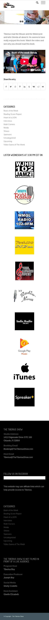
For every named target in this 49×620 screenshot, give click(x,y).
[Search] (36, 2)
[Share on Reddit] (38, 86)
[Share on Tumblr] (29, 86)
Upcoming (8, 141)
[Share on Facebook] (6, 86)
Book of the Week (11, 111)
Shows (6, 131)
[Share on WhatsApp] (15, 86)
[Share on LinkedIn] (24, 86)
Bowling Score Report (12, 114)
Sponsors (8, 134)
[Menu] (41, 2)
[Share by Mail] (43, 86)
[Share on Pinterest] (20, 86)
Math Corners (9, 124)
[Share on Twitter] (11, 86)
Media (6, 128)
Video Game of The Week (14, 145)
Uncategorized (10, 138)
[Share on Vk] (34, 86)
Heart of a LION (10, 117)
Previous (2, 17)
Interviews (8, 121)
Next (47, 17)
